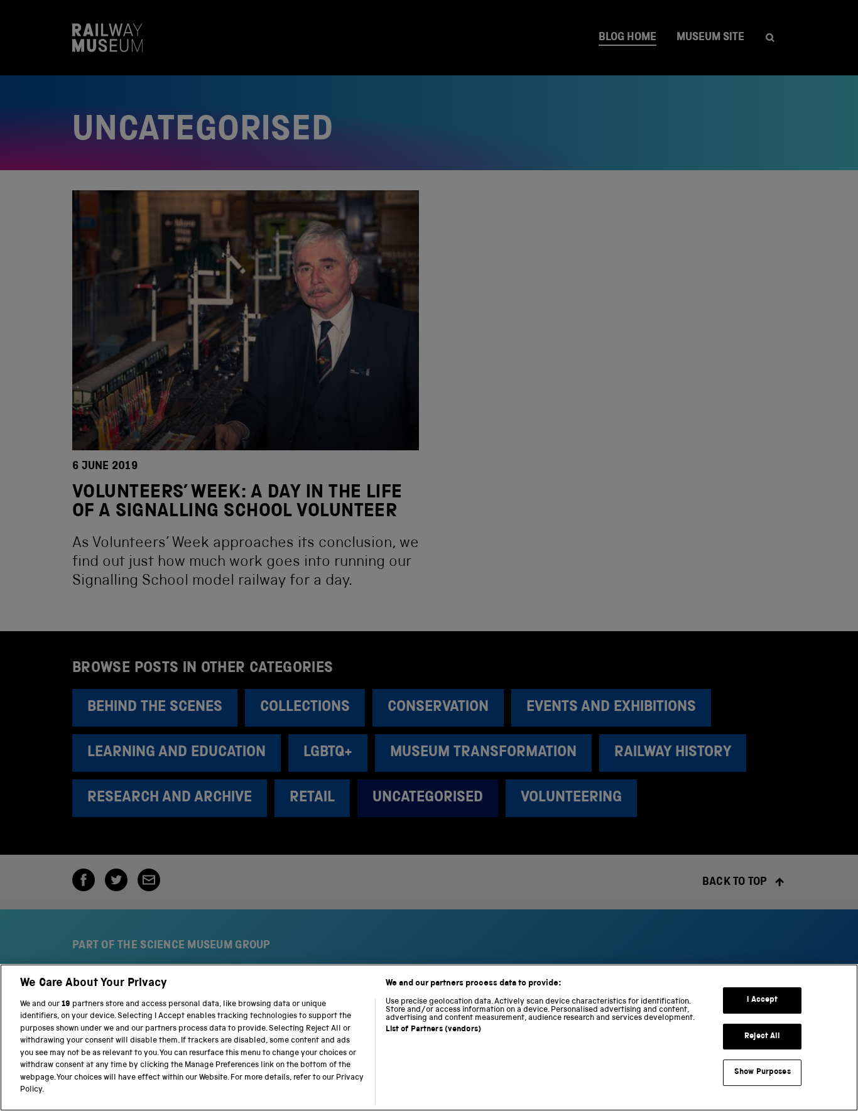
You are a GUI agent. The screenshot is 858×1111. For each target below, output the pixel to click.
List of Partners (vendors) (433, 1030)
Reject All (762, 1036)
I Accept (762, 1000)
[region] (429, 1037)
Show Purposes (762, 1072)
